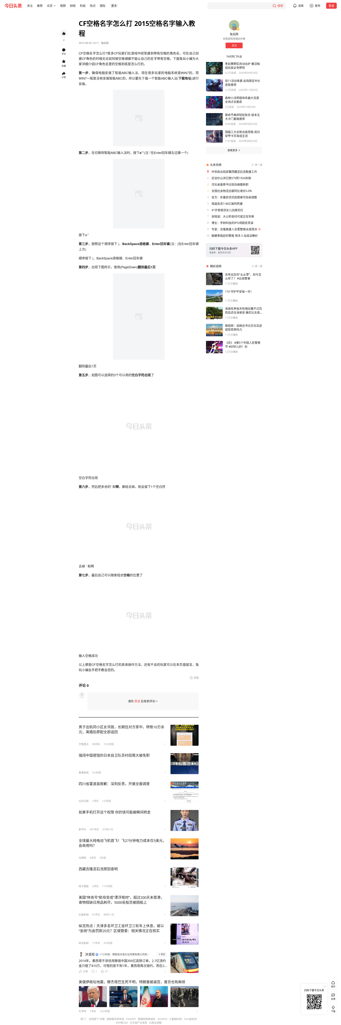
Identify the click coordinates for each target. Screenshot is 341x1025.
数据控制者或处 (146, 1019)
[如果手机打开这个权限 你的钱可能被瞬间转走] (184, 820)
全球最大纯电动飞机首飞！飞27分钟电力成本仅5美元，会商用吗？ (122, 843)
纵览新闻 (84, 943)
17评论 (96, 943)
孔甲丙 (82, 1011)
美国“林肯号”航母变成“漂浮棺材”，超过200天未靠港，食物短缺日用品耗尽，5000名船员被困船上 (121, 900)
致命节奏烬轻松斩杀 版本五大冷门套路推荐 (242, 117)
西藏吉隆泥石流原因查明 (98, 869)
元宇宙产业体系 (138, 1022)
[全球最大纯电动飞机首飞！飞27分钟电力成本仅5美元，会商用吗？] (184, 848)
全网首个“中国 (97, 1019)
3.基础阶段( (175, 1019)
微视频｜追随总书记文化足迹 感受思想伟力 (243, 327)
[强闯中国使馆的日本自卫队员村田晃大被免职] (184, 763)
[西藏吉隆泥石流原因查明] (184, 877)
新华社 (82, 829)
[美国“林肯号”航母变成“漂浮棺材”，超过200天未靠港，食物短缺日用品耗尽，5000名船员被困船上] (184, 905)
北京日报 (84, 801)
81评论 (96, 914)
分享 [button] (64, 77)
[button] (30, 5)
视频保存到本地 (115, 1019)
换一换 (258, 164)
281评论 (94, 829)
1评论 (95, 801)
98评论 (96, 744)
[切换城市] (55, 6)
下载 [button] (332, 1008)
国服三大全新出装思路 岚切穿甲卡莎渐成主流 (242, 134)
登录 (331, 6)
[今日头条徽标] (13, 5)
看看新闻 (84, 772)
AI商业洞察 (155, 1022)
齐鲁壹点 (84, 744)
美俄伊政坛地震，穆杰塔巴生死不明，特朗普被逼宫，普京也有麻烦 (132, 982)
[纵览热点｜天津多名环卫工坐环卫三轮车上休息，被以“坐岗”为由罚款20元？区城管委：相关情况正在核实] (184, 934)
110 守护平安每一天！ (239, 291)
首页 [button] (333, 986)
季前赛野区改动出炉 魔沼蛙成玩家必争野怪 (242, 66)
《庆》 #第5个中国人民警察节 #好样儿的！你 (242, 345)
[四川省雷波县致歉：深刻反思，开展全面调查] (184, 792)
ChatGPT (131, 1019)
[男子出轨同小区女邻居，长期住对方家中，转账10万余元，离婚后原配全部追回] (184, 735)
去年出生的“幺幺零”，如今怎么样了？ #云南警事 (243, 276)
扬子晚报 (84, 886)
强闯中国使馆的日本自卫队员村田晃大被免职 (114, 755)
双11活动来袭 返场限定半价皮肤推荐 (242, 83)
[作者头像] (234, 25)
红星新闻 (84, 914)
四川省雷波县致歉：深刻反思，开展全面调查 (114, 783)
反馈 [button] (333, 998)
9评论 (93, 857)
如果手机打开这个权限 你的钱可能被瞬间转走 (115, 812)
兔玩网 (105, 43)
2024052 (162, 1019)
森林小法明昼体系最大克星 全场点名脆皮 (242, 100)
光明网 (82, 857)
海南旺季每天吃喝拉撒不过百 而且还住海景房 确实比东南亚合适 (243, 310)
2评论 (95, 886)
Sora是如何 (190, 1019)
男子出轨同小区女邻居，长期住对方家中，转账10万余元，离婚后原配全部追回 (121, 729)
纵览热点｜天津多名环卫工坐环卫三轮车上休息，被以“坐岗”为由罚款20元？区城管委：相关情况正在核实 (121, 928)
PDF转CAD (122, 1022)
